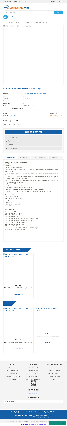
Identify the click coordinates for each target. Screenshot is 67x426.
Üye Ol (60, 1)
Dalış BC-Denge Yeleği (40, 93)
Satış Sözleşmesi (54, 368)
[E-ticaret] (33, 425)
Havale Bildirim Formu (12, 371)
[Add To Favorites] (33, 137)
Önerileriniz (56, 158)
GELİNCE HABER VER (33, 132)
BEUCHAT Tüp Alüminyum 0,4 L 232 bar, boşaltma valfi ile (18, 288)
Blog (25, 1)
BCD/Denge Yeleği (28, 93)
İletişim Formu (12, 373)
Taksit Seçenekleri (39, 158)
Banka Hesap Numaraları (12, 376)
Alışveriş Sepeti (33, 376)
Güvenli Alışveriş (33, 368)
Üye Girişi (52, 1)
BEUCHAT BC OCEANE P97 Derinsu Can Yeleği (48, 336)
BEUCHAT (25, 96)
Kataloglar (54, 379)
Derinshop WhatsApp (59, 423)
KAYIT (60, 401)
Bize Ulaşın (13, 379)
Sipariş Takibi (33, 373)
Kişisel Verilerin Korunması (33, 379)
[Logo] (16, 7)
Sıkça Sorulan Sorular (54, 373)
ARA (58, 13)
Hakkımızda (8, 1)
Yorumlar (23, 158)
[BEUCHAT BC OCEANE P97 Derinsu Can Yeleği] (48, 319)
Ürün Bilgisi (10, 158)
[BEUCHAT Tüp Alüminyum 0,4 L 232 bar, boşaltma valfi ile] (18, 268)
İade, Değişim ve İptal (33, 371)
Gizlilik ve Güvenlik (54, 371)
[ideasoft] (24, 425)
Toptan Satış (17, 1)
